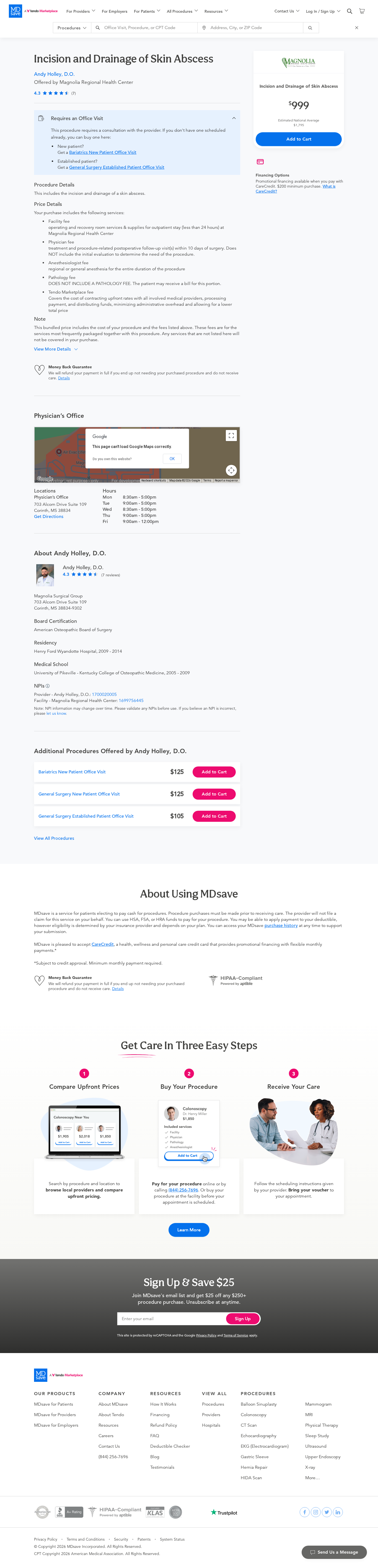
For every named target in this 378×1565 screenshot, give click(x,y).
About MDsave (113, 1404)
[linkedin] (338, 1512)
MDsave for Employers (56, 1425)
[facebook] (305, 1512)
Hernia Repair (254, 1467)
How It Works (163, 1404)
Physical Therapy (321, 1425)
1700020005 (104, 694)
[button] (137, 118)
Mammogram (318, 1404)
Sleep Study (317, 1436)
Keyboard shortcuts (153, 480)
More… (312, 1478)
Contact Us (109, 1446)
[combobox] (145, 28)
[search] (350, 11)
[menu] (161, 11)
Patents (144, 1539)
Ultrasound (316, 1446)
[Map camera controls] (231, 470)
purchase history (281, 925)
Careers (106, 1436)
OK (172, 459)
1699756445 (131, 700)
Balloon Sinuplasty (259, 1404)
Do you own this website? (112, 459)
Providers (211, 1415)
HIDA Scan (251, 1478)
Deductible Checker (170, 1446)
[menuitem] (80, 11)
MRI (309, 1415)
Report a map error (226, 480)
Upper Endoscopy (323, 1457)
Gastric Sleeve (255, 1457)
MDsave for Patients (53, 1404)
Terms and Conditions (86, 1539)
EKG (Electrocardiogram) (265, 1446)
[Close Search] (357, 28)
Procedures (213, 1404)
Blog (154, 1457)
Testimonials (162, 1467)
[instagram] (316, 1512)
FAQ (154, 1436)
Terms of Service (236, 1335)
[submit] (311, 27)
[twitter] (327, 1512)
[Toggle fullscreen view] (231, 435)
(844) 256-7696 (183, 1190)
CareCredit (103, 944)
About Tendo (111, 1415)
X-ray (310, 1467)
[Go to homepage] (58, 1375)
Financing (160, 1415)
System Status (172, 1539)
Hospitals (211, 1425)
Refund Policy (163, 1425)
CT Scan (249, 1425)
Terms (207, 480)
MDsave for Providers (55, 1415)
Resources (108, 1425)
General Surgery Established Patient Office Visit (116, 167)
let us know (56, 713)
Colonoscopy (253, 1415)
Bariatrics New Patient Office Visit (102, 152)
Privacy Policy (206, 1335)
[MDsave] (33, 11)
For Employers (114, 11)
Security (121, 1539)
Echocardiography (258, 1436)
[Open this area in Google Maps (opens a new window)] (45, 479)
